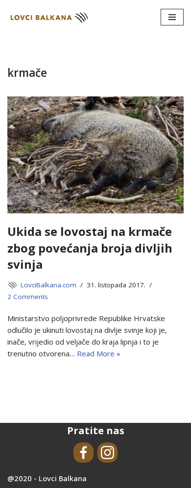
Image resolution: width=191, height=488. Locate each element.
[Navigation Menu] (172, 17)
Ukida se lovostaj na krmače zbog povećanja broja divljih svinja (89, 247)
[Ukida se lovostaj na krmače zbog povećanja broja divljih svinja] (95, 155)
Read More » (98, 353)
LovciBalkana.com (48, 284)
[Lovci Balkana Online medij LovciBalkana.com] (49, 17)
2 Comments (27, 296)
